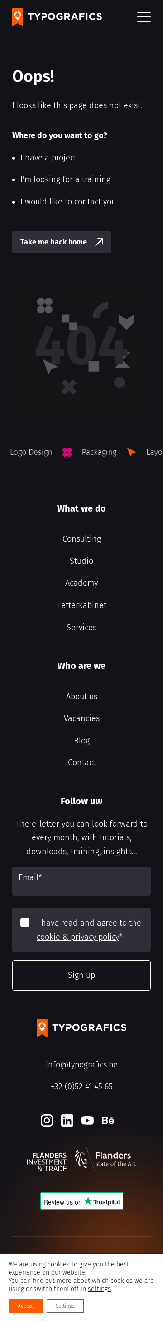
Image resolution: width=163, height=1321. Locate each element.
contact (87, 202)
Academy (81, 583)
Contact (82, 763)
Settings (65, 1306)
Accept (26, 1306)
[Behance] (108, 1120)
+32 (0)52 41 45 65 (82, 1087)
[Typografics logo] (57, 17)
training (96, 179)
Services (81, 628)
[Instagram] (47, 1120)
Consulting (81, 539)
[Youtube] (88, 1120)
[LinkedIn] (67, 1120)
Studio (81, 561)
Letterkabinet (81, 605)
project (64, 158)
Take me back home (53, 242)
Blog (82, 741)
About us (81, 697)
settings (99, 1289)
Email (30, 877)
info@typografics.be (82, 1065)
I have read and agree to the (89, 930)
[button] (144, 17)
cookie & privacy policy (78, 937)
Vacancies (82, 718)
